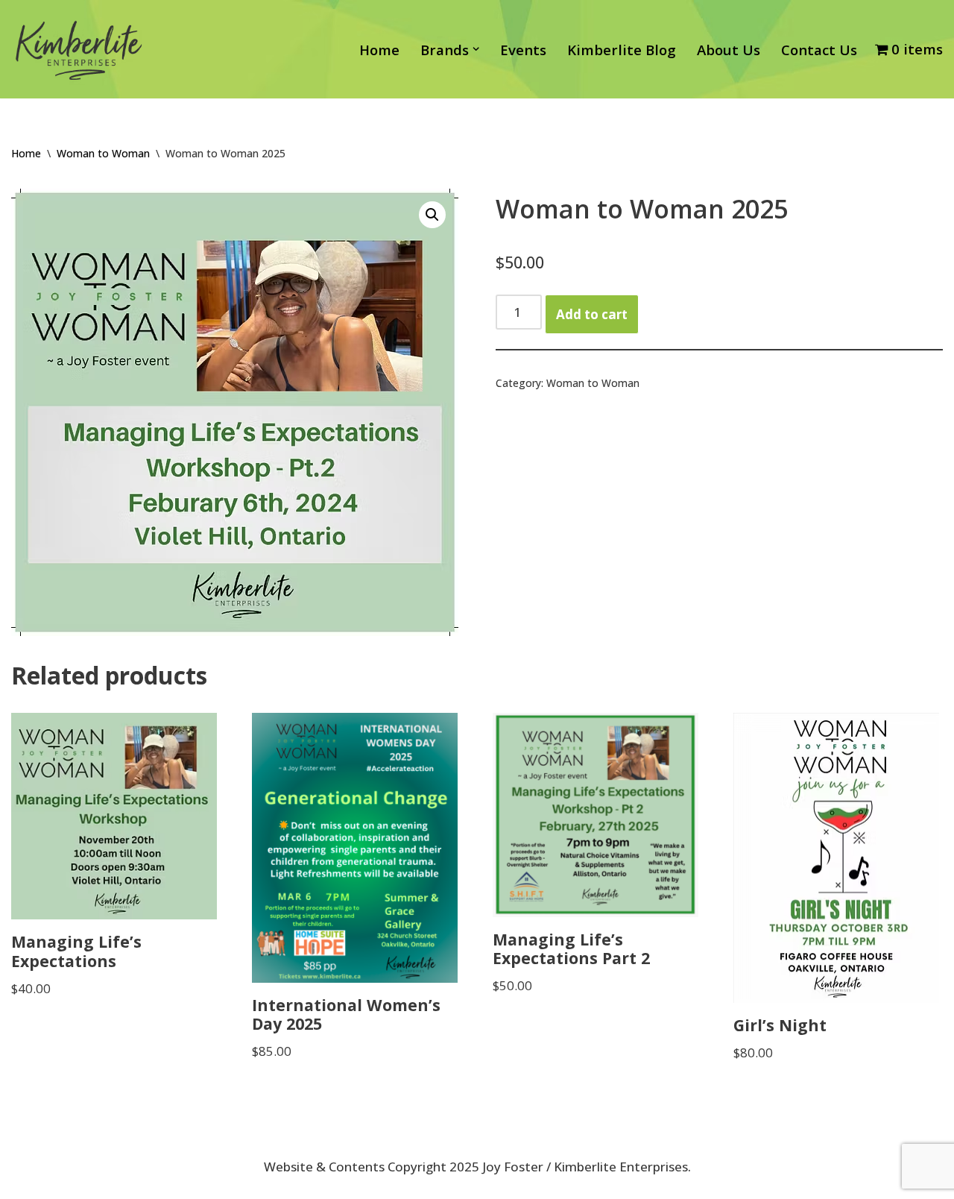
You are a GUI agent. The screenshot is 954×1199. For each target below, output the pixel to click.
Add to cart (592, 314)
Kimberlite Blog (621, 49)
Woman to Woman (103, 153)
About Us (728, 49)
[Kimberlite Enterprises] (78, 49)
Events (523, 49)
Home (379, 49)
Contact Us (819, 49)
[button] (476, 48)
